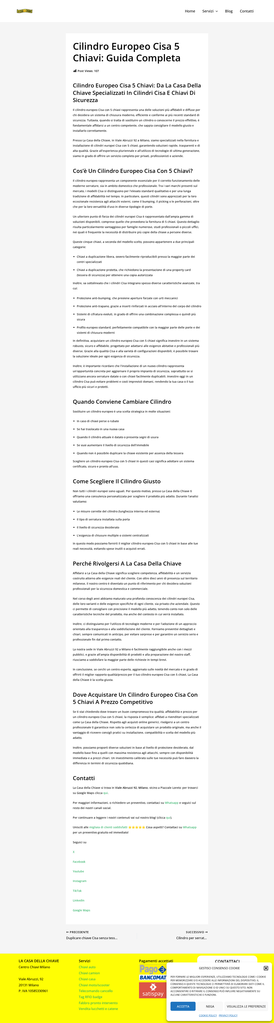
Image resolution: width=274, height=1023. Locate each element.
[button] (266, 968)
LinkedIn (78, 900)
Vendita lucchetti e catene (98, 1009)
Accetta (183, 1006)
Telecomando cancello (96, 991)
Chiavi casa (87, 979)
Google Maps (81, 910)
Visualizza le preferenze (246, 1006)
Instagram (79, 881)
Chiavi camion (89, 973)
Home (190, 11)
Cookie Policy (208, 1015)
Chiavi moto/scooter (94, 985)
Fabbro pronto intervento (98, 1003)
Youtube (78, 871)
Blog (229, 11)
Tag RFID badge (90, 997)
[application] (216, 11)
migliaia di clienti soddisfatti (108, 827)
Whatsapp (190, 827)
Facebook (79, 862)
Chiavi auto (87, 967)
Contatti (247, 11)
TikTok (77, 891)
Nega (210, 1006)
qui (105, 793)
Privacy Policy (228, 1015)
